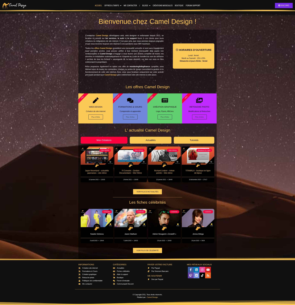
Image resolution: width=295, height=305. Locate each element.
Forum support (193, 5)
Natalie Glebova (97, 234)
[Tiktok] (202, 275)
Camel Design (152, 297)
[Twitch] (191, 275)
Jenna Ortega (198, 234)
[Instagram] (202, 270)
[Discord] (196, 275)
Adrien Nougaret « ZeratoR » (164, 234)
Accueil (98, 5)
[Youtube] (208, 270)
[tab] (104, 140)
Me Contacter (130, 5)
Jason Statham (131, 234)
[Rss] (208, 275)
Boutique (179, 5)
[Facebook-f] (191, 270)
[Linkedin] (196, 270)
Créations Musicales (163, 5)
